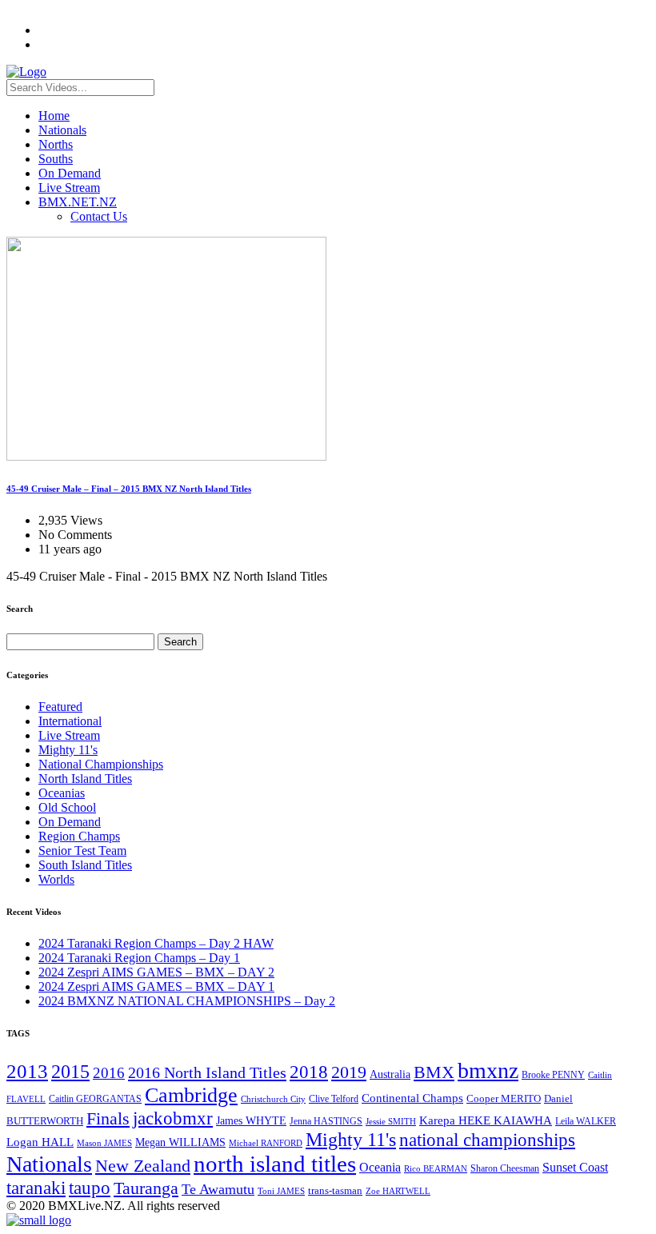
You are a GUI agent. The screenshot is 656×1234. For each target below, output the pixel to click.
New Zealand (142, 1166)
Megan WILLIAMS (180, 1142)
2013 (27, 1071)
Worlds (56, 879)
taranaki (36, 1187)
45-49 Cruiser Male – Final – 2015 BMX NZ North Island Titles (128, 488)
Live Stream (69, 187)
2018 (309, 1071)
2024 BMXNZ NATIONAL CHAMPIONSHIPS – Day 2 (186, 1001)
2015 (70, 1071)
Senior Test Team (82, 850)
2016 (109, 1072)
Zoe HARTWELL (398, 1191)
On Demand (69, 173)
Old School (67, 807)
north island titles (275, 1163)
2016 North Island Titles (207, 1072)
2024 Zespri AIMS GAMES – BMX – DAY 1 (156, 986)
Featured (60, 706)
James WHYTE (251, 1120)
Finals (108, 1118)
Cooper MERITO (503, 1098)
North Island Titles (85, 778)
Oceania (380, 1167)
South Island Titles (85, 865)
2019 (348, 1072)
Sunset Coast (575, 1167)
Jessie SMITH (391, 1121)
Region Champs (79, 836)
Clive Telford (333, 1098)
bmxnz (488, 1070)
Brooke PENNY (553, 1074)
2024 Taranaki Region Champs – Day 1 (139, 957)
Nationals (62, 130)
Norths (55, 144)
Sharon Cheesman (504, 1168)
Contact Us (98, 216)
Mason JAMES (104, 1143)
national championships (487, 1139)
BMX (434, 1072)
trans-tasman (335, 1190)
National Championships (100, 764)
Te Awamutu (218, 1189)
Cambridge (191, 1095)
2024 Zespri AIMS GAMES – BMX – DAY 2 (156, 972)
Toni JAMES (281, 1191)
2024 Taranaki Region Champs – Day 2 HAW (156, 943)
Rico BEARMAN (435, 1168)
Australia (390, 1074)
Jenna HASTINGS (326, 1121)
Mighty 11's (68, 750)
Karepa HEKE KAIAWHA (485, 1120)
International (70, 721)
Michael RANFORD (265, 1143)
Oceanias (61, 793)
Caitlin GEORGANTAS (95, 1098)
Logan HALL (40, 1142)
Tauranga (146, 1188)
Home (54, 115)
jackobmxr (173, 1118)
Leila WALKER (585, 1121)
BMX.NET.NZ (77, 202)
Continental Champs (412, 1098)
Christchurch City (273, 1099)
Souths (55, 159)
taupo (89, 1187)
